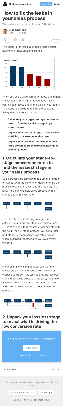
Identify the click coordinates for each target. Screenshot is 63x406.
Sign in (57, 4)
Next (53, 369)
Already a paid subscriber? (31, 355)
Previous (11, 369)
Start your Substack (24, 392)
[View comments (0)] (15, 40)
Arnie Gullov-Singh (18, 30)
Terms (44, 382)
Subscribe (46, 4)
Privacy (35, 382)
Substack (17, 399)
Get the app (46, 392)
